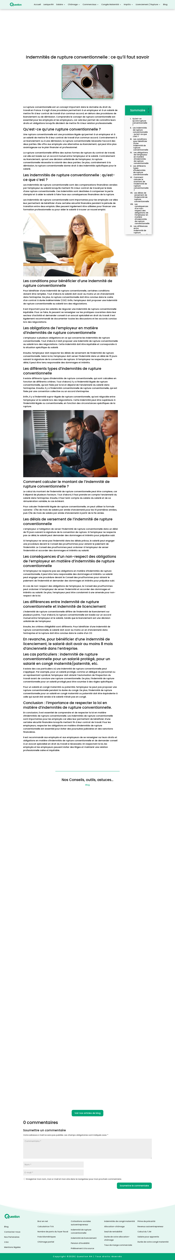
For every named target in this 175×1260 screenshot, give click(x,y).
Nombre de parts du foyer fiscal (53, 1231)
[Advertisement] (87, 27)
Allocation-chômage (114, 1226)
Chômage (73, 4)
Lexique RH (48, 4)
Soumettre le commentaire (134, 1185)
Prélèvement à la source (82, 1248)
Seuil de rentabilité (113, 1231)
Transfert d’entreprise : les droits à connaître (53, 1089)
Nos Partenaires (11, 1237)
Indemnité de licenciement (84, 1238)
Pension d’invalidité (80, 1243)
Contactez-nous (12, 1232)
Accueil (37, 4)
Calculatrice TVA (46, 1226)
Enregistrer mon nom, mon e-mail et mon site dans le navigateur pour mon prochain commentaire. (74, 1179)
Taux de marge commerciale (118, 1245)
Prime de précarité (146, 1221)
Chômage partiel (46, 1241)
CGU (6, 1242)
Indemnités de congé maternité (119, 1221)
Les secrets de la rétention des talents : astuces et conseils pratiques (68, 875)
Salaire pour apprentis (148, 1236)
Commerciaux (89, 4)
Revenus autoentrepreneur (150, 1226)
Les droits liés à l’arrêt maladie (44, 982)
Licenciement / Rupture (147, 4)
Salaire (59, 4)
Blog (165, 4)
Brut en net (43, 1221)
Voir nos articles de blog (87, 1113)
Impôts (127, 4)
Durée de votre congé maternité (153, 1241)
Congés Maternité (110, 4)
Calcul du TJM (144, 1231)
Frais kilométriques (47, 1236)
